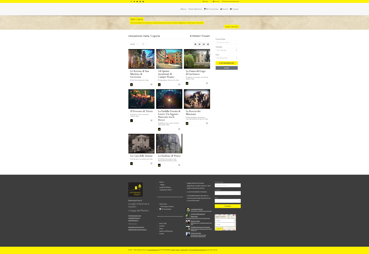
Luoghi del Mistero (165, 187)
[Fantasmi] (159, 84)
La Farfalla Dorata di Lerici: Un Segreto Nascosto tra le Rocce (169, 116)
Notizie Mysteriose (195, 9)
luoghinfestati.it (133, 220)
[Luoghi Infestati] (131, 163)
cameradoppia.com (153, 250)
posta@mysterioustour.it (136, 227)
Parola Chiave (220, 39)
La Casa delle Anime (141, 156)
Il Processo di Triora (141, 111)
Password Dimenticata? (231, 1)
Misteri (183, 9)
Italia (232, 26)
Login (206, 1)
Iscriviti (216, 1)
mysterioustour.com (134, 215)
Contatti (235, 9)
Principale (227, 26)
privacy (177, 250)
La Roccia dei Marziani (193, 113)
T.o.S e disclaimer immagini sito (197, 250)
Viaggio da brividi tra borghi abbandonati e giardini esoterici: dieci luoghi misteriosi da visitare (199, 185)
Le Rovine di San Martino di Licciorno (139, 74)
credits (173, 250)
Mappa (162, 185)
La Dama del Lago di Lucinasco (196, 73)
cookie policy (184, 250)
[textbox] (227, 50)
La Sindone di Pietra (169, 156)
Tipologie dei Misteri (165, 190)
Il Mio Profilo (163, 204)
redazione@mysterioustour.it (137, 229)
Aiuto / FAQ (162, 223)
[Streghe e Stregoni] (131, 120)
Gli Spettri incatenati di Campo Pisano (166, 74)
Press (161, 228)
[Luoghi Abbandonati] (131, 84)
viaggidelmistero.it (134, 218)
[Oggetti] (159, 129)
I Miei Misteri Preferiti (167, 206)
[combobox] (227, 50)
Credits (161, 233)
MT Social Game (212, 9)
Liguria (236, 26)
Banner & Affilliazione (166, 231)
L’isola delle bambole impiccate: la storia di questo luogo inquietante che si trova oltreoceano (199, 198)
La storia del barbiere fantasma (197, 192)
